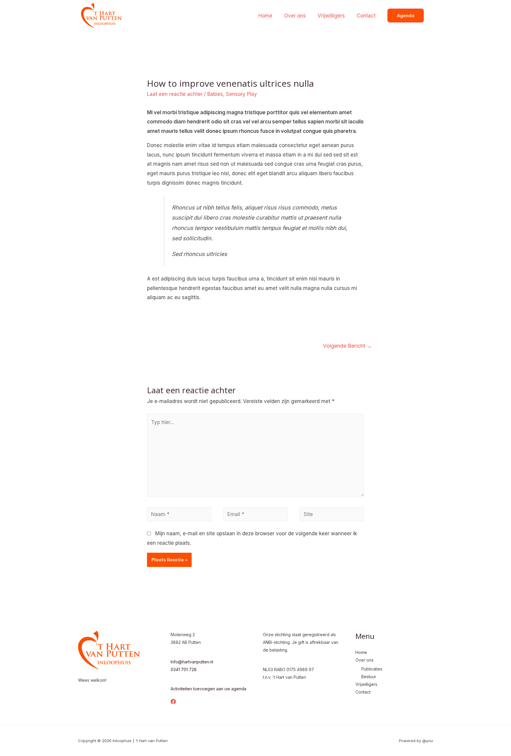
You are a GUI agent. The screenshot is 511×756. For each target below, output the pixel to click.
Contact (366, 16)
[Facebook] (173, 701)
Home (265, 16)
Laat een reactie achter (175, 94)
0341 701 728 (184, 669)
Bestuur (368, 676)
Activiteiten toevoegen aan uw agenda (208, 688)
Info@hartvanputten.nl (192, 661)
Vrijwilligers (331, 16)
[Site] (332, 515)
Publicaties (371, 668)
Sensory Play (241, 94)
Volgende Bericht (347, 345)
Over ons (295, 16)
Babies (215, 94)
